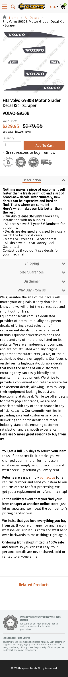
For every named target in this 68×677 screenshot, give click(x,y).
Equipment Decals (28, 668)
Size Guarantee (32, 272)
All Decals (32, 18)
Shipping (32, 263)
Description (31, 180)
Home (13, 18)
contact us (47, 477)
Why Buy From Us (32, 290)
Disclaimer (32, 281)
